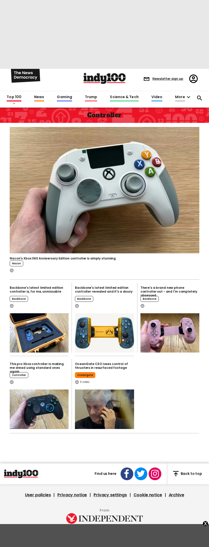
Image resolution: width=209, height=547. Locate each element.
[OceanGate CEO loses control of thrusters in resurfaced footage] (104, 409)
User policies (38, 495)
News (39, 97)
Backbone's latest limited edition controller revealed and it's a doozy (104, 289)
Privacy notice (72, 495)
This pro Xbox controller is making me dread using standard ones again (37, 368)
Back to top (191, 473)
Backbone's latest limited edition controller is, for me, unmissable (36, 289)
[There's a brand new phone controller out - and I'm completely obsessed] (169, 333)
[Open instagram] (155, 473)
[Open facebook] (127, 473)
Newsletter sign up (167, 78)
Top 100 (14, 97)
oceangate (85, 375)
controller (19, 375)
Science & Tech (124, 97)
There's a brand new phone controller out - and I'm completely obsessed (168, 291)
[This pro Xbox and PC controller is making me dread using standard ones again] (39, 409)
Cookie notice (148, 495)
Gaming (64, 97)
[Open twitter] (141, 473)
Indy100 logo (105, 78)
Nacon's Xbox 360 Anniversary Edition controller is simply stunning (63, 258)
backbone (19, 299)
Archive (176, 495)
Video (156, 97)
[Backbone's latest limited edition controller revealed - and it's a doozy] (104, 333)
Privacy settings (110, 495)
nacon (16, 263)
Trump (91, 97)
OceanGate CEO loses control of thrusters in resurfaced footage (101, 366)
